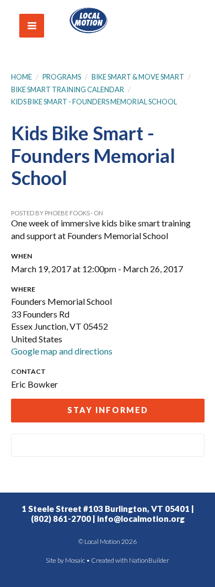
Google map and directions (61, 351)
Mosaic (75, 560)
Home (21, 76)
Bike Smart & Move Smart (138, 76)
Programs (61, 76)
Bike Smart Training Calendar (67, 89)
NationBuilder (149, 560)
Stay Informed (107, 410)
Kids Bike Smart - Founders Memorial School (94, 101)
